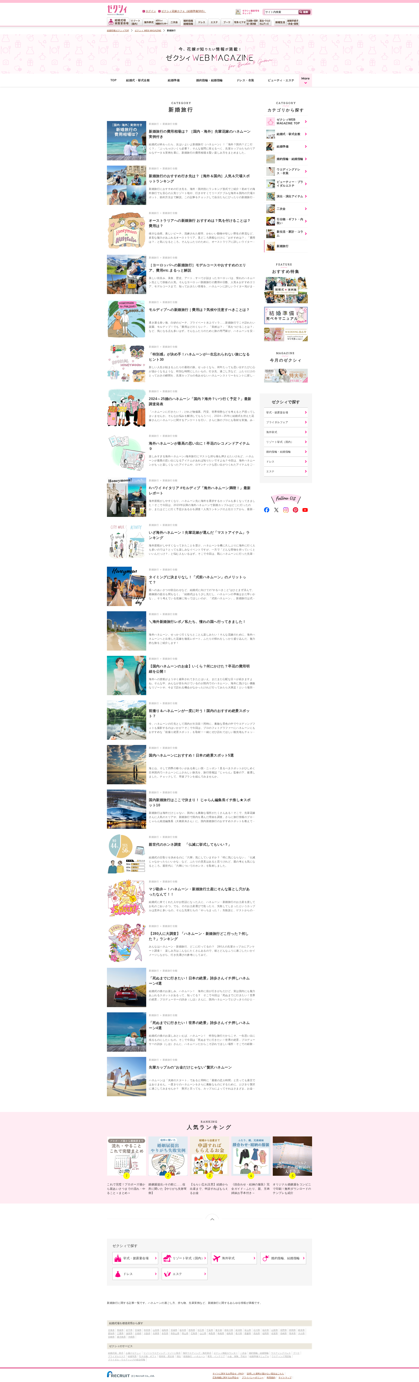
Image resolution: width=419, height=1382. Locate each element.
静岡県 (292, 1330)
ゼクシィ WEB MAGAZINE (148, 30)
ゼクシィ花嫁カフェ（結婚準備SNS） (183, 11)
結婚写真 (132, 1356)
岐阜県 (301, 1330)
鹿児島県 (121, 1337)
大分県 (301, 1333)
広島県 (194, 1333)
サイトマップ (285, 1377)
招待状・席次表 (166, 1356)
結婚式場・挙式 (115, 1353)
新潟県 (238, 1330)
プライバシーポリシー (253, 1377)
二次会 (243, 1353)
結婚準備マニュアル (259, 1356)
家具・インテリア (216, 1356)
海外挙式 (271, 432)
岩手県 (129, 1330)
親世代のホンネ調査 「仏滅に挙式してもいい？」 (190, 844)
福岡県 (265, 1333)
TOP (113, 80)
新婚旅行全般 (170, 124)
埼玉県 (200, 1330)
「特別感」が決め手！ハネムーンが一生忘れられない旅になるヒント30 (199, 356)
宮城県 (138, 1330)
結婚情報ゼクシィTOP (118, 30)
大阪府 (147, 1333)
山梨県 (274, 1330)
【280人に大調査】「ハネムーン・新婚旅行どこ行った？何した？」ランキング (199, 936)
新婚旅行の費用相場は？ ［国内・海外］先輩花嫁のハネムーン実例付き (200, 134)
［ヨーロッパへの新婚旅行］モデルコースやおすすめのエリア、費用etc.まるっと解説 (197, 267)
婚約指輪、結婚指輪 (285, 1258)
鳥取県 (212, 1333)
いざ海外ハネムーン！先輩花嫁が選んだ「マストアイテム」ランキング (199, 535)
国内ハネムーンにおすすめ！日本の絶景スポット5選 (191, 755)
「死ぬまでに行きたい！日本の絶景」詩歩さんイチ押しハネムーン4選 (199, 980)
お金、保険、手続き (237, 1356)
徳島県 (230, 1333)
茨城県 (174, 1330)
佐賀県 (274, 1333)
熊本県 (292, 1333)
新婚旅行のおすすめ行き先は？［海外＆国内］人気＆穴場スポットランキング (199, 178)
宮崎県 (111, 1337)
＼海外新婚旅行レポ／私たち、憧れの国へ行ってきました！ (197, 621)
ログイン (151, 11)
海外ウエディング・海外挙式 (197, 1353)
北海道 (111, 1330)
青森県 (120, 1330)
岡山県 (185, 1333)
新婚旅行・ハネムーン (194, 1356)
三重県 (120, 1333)
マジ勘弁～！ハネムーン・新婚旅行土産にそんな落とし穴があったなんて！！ (199, 891)
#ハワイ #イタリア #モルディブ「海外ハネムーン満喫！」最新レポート (200, 490)
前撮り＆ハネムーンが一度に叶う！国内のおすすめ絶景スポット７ (199, 713)
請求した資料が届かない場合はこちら (265, 1373)
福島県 (165, 1330)
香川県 (238, 1333)
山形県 (156, 1330)
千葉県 (209, 1330)
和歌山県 (175, 1333)
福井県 (265, 1330)
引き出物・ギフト (147, 1356)
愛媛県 (247, 1333)
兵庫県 (156, 1333)
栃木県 (183, 1330)
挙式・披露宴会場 (277, 412)
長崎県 (283, 1333)
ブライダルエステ (116, 1356)
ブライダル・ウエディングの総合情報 (126, 1359)
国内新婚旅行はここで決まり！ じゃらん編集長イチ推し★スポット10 (200, 802)
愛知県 (111, 1333)
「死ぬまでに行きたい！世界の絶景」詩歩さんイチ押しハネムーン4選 (199, 1025)
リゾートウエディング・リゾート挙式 (161, 1353)
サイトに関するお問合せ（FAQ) (228, 1373)
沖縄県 (131, 1337)
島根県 (221, 1333)
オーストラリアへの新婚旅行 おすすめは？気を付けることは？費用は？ (200, 223)
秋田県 (147, 1330)
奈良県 (165, 1333)
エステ (270, 471)
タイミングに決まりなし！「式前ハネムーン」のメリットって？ (197, 579)
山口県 (203, 1333)
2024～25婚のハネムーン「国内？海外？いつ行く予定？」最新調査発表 (200, 401)
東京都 (218, 1330)
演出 (179, 1356)
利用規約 (271, 1377)
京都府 (138, 1333)
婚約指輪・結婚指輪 (209, 80)
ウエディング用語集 (281, 1356)
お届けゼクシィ (133, 1353)
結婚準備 (174, 80)
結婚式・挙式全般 (138, 80)
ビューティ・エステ (281, 80)
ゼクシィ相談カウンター (226, 1353)
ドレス (270, 461)
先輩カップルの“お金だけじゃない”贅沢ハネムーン (190, 1067)
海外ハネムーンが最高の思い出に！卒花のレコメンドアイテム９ (199, 446)
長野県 (283, 1330)
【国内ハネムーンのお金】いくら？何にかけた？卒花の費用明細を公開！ (199, 668)
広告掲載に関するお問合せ (226, 1377)
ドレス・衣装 (245, 80)
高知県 (256, 1333)
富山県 (247, 1330)
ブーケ (296, 1353)
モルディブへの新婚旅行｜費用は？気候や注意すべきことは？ (199, 310)
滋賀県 (129, 1333)
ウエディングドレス (281, 1353)
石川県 (256, 1330)
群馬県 (192, 1330)
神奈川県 (228, 1330)
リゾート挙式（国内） (280, 441)
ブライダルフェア (277, 422)
